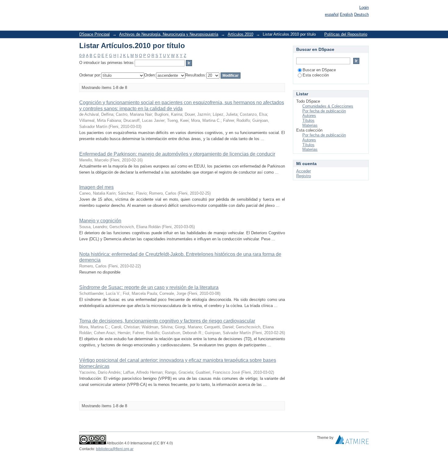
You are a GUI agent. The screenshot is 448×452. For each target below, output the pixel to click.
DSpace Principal (94, 34)
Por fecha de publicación (324, 111)
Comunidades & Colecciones (327, 106)
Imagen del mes (96, 187)
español (332, 14)
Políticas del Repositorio (345, 34)
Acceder (303, 171)
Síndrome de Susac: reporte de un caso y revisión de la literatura (149, 287)
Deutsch (361, 14)
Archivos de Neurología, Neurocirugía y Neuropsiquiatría (168, 34)
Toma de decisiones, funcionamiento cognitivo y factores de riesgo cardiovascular (167, 320)
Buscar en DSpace (319, 70)
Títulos (308, 120)
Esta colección (316, 75)
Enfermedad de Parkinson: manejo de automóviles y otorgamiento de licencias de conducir (177, 154)
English (346, 14)
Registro (303, 176)
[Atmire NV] (352, 441)
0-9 (82, 55)
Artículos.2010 (240, 34)
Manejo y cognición (100, 220)
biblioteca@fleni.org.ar (114, 449)
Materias (310, 125)
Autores (309, 115)
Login (364, 7)
